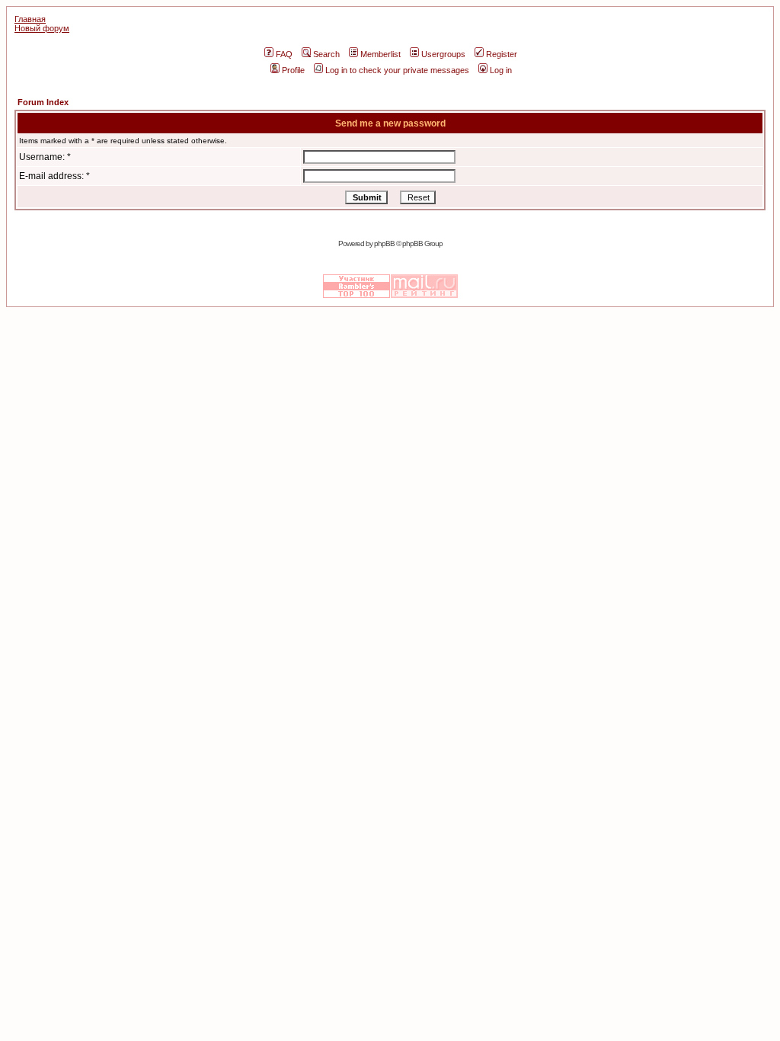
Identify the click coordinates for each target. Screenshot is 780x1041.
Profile (293, 70)
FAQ (284, 54)
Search (326, 54)
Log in (501, 70)
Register (501, 54)
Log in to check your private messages (397, 70)
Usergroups (443, 54)
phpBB (384, 243)
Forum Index (43, 102)
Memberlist (380, 54)
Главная (30, 19)
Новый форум (41, 28)
